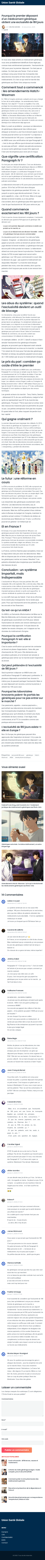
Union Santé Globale (13, 2)
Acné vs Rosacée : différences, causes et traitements (23, 1462)
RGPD (3, 1540)
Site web (5, 1439)
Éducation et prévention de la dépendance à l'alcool (24, 1489)
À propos (5, 1532)
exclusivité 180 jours (18, 755)
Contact (5, 1543)
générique (29, 755)
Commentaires (7, 1399)
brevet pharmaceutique (22, 757)
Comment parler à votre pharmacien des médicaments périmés (23, 1480)
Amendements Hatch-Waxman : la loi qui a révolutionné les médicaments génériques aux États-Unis (22, 884)
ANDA (11, 757)
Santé (6, 30)
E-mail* (4, 1429)
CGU (3, 1535)
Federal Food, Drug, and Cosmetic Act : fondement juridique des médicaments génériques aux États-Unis (21, 806)
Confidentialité (7, 1537)
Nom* (4, 1420)
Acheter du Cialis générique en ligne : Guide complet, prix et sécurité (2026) (24, 1471)
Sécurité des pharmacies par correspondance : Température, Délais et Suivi (25, 1498)
